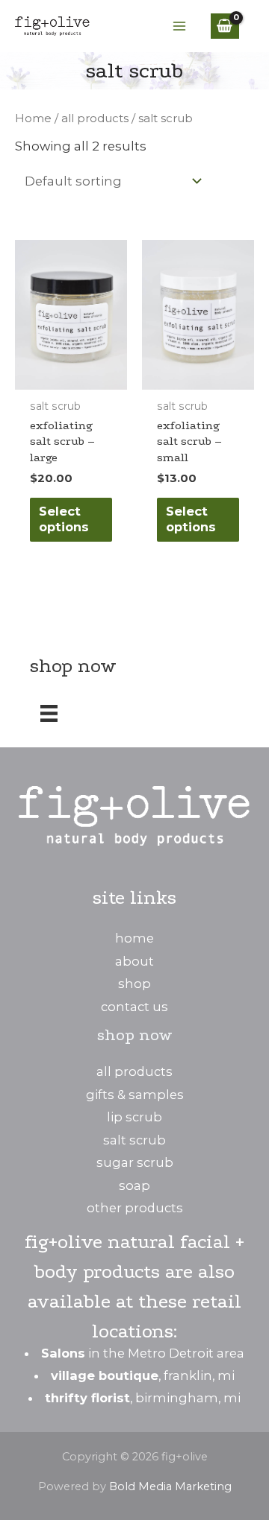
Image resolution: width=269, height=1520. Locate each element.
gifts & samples (135, 1094)
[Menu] (49, 713)
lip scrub (134, 1116)
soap (134, 1185)
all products (95, 118)
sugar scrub (134, 1162)
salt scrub (134, 1140)
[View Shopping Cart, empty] (225, 25)
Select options (64, 519)
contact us (134, 1006)
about (134, 961)
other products (135, 1207)
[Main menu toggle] (180, 26)
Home (33, 118)
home (134, 938)
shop (134, 983)
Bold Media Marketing (170, 1486)
